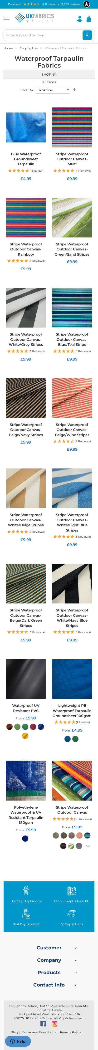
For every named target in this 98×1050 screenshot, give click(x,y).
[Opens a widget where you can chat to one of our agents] (18, 1042)
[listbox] (26, 732)
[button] (26, 171)
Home (8, 48)
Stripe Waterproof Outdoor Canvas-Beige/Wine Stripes (72, 429)
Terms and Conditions (39, 1032)
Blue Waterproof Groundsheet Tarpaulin (26, 159)
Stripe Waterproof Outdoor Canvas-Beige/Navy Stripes (26, 429)
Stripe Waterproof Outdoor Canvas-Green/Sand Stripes (72, 249)
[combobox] (49, 35)
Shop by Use (29, 48)
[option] (9, 726)
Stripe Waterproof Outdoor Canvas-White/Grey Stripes (26, 339)
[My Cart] (88, 18)
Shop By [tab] (49, 74)
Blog (14, 1032)
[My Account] (79, 18)
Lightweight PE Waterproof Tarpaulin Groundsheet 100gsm (72, 710)
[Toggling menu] (7, 18)
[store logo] (34, 18)
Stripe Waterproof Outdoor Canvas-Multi (72, 159)
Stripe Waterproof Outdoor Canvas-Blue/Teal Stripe (72, 339)
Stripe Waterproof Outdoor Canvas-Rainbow (26, 249)
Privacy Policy (70, 1032)
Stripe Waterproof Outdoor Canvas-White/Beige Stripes (26, 520)
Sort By (26, 90)
